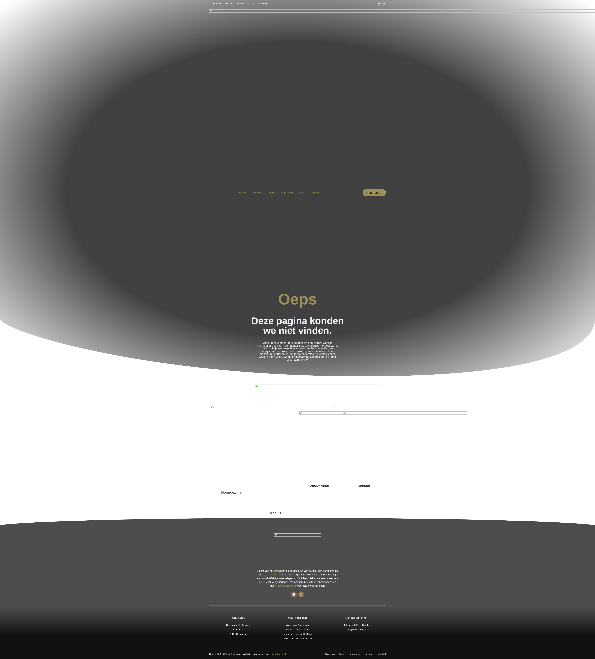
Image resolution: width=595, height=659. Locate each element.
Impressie (287, 192)
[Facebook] (379, 4)
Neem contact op (287, 585)
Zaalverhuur (319, 486)
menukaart (274, 574)
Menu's (275, 513)
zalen (262, 582)
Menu (272, 192)
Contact (315, 192)
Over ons (257, 192)
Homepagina (231, 492)
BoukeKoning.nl (278, 654)
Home (242, 192)
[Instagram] (384, 4)
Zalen (302, 192)
